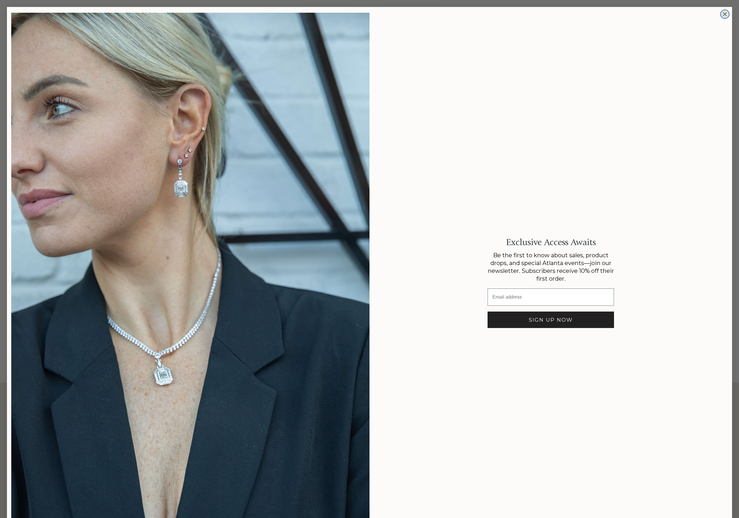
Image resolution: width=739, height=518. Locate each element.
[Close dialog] (725, 14)
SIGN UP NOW (551, 320)
